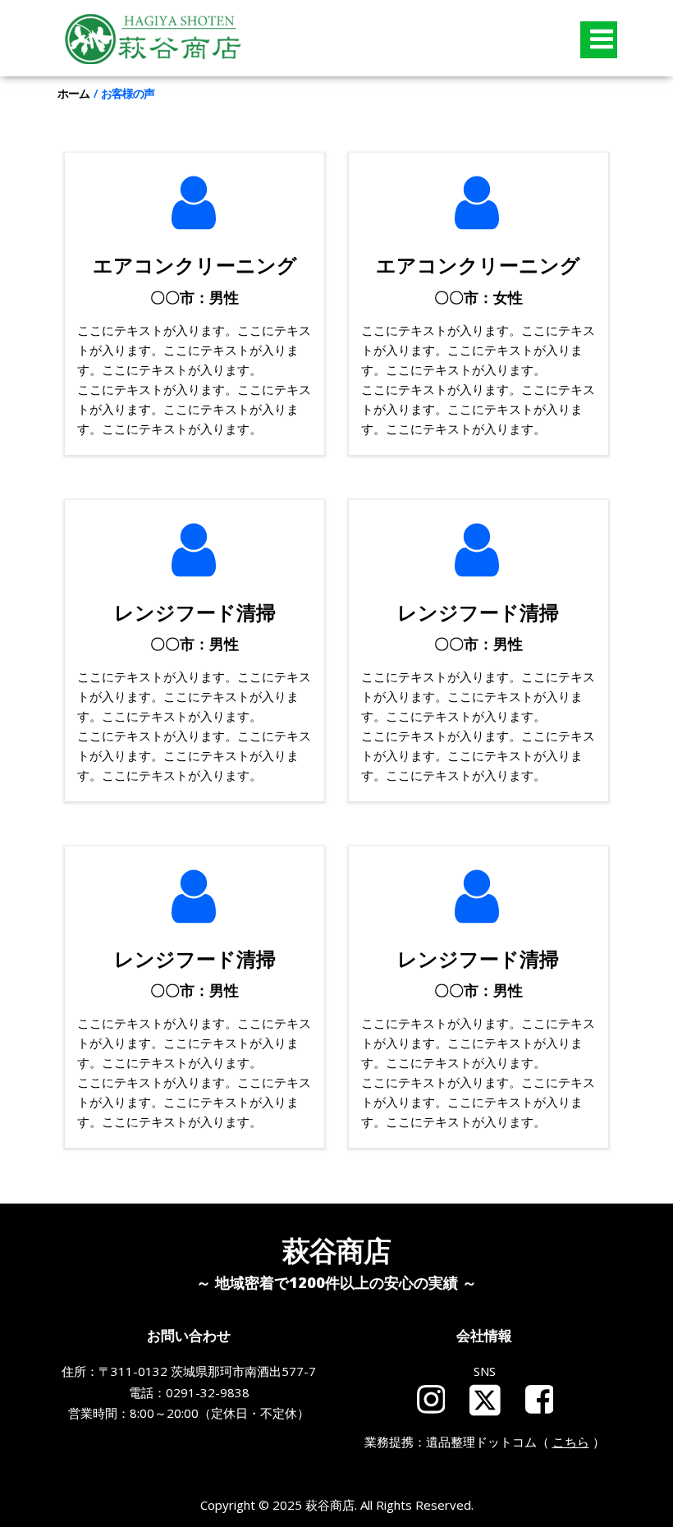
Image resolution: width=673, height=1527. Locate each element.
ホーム (73, 93)
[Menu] (598, 39)
